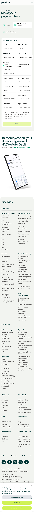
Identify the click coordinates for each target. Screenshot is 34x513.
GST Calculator (23, 400)
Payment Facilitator (25, 274)
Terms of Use (12, 114)
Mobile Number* (23, 86)
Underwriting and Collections (24, 317)
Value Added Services (6, 231)
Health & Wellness (8, 362)
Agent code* (22, 103)
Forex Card (5, 277)
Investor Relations (24, 427)
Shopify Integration (24, 231)
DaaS (3, 269)
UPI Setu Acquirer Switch (24, 262)
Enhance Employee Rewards (24, 353)
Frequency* (6, 53)
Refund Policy (23, 471)
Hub (3, 245)
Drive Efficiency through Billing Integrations (23, 364)
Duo (3, 242)
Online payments (24, 213)
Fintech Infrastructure (23, 295)
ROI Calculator (23, 407)
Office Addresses (24, 442)
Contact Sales (23, 436)
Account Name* (8, 78)
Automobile (6, 386)
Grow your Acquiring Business (25, 370)
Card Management (24, 277)
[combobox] (24, 48)
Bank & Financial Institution (7, 333)
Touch (4, 237)
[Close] (32, 485)
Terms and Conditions (9, 471)
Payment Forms (23, 234)
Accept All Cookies (17, 508)
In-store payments (8, 213)
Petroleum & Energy (8, 376)
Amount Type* (23, 44)
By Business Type (7, 330)
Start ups (5, 349)
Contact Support (24, 439)
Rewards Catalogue (8, 272)
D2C (3, 352)
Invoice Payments (24, 444)
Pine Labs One (6, 234)
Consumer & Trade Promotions (8, 285)
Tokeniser (21, 224)
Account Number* (24, 78)
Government (6, 341)
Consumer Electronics (5, 368)
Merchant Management (22, 266)
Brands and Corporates (6, 338)
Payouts (21, 226)
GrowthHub (5, 227)
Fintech (4, 344)
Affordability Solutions (6, 217)
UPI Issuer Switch (24, 286)
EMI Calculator (6, 422)
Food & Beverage (7, 378)
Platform (5, 439)
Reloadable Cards (8, 264)
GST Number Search (25, 412)
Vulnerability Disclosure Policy (12, 477)
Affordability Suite (24, 218)
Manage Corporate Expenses (25, 342)
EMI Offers (5, 424)
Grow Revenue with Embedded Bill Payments (24, 358)
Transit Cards (6, 267)
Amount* (6, 44)
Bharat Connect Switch (23, 257)
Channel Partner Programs (7, 280)
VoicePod (5, 250)
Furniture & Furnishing (5, 372)
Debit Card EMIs (7, 427)
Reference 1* (22, 95)
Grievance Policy (7, 474)
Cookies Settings (17, 497)
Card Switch (22, 279)
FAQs (20, 447)
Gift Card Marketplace (6, 294)
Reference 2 (7, 103)
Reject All (17, 503)
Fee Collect (22, 237)
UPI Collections (23, 307)
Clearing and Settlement (22, 270)
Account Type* (8, 86)
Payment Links (23, 221)
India (3, 456)
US (31, 456)
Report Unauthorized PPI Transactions (15, 482)
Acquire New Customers (22, 333)
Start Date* (22, 53)
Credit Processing (24, 254)
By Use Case (22, 330)
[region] (17, 497)
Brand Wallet (6, 256)
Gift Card (5, 259)
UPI (3, 220)
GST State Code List (25, 410)
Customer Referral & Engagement (8, 301)
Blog (19, 422)
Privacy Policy (24, 114)
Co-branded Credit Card (25, 283)
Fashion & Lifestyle (8, 383)
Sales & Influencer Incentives (8, 289)
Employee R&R (6, 297)
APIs (3, 442)
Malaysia (14, 456)
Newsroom (5, 405)
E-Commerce (6, 346)
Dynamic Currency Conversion (8, 224)
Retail (3, 359)
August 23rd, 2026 (26, 57)
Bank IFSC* (6, 70)
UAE (23, 456)
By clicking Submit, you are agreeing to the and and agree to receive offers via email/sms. (17, 115)
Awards (4, 403)
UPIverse (21, 239)
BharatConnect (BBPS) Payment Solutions (23, 300)
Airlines (4, 389)
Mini (3, 247)
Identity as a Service (25, 304)
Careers (4, 410)
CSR (3, 408)
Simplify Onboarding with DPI (25, 338)
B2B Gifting (5, 274)
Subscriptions (23, 229)
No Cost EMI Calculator (22, 403)
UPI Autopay (22, 320)
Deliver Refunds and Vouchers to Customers (25, 347)
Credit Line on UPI (24, 289)
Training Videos (23, 424)
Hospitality (5, 381)
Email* (5, 95)
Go (3, 239)
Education (5, 364)
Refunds (4, 261)
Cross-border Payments (23, 243)
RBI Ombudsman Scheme (10, 479)
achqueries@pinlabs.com (21, 147)
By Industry (5, 357)
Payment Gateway (24, 216)
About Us (5, 400)
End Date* (6, 62)
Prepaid (4, 254)
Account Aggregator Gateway (22, 311)
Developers (5, 436)
